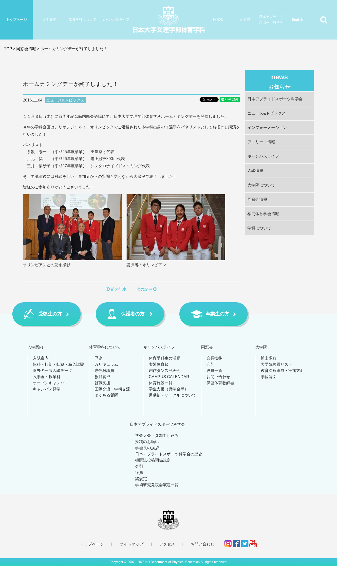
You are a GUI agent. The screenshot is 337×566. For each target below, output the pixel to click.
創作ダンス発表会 (164, 370)
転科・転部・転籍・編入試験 (58, 364)
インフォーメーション (267, 127)
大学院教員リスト (276, 364)
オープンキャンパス (50, 383)
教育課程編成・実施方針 (282, 370)
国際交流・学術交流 (112, 389)
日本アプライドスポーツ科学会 (271, 19)
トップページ (16, 19)
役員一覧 (214, 370)
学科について (259, 228)
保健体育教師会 (220, 383)
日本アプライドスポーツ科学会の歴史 (168, 454)
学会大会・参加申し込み (157, 435)
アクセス (167, 544)
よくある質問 (106, 395)
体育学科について (82, 19)
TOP (8, 49)
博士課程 (269, 358)
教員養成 (102, 377)
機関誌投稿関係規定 (153, 460)
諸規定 (141, 479)
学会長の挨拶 (147, 448)
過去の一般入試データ (52, 370)
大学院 (245, 19)
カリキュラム (106, 364)
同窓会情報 (26, 49)
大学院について (261, 185)
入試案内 (41, 358)
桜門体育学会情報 (263, 214)
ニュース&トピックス (65, 100)
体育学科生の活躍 (164, 358)
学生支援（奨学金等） (168, 389)
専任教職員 (104, 370)
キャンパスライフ (115, 19)
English (297, 19)
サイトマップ (131, 544)
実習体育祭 (158, 364)
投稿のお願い (147, 442)
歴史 (98, 358)
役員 (139, 472)
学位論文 (269, 377)
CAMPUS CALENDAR (169, 377)
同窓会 (218, 19)
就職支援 (102, 383)
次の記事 (144, 289)
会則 (210, 364)
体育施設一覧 (160, 383)
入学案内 (49, 19)
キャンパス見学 (46, 389)
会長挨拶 (214, 358)
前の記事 (118, 289)
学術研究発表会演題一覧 (157, 485)
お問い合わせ (218, 377)
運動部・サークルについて (172, 395)
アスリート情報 (261, 142)
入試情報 (255, 170)
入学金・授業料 (46, 377)
